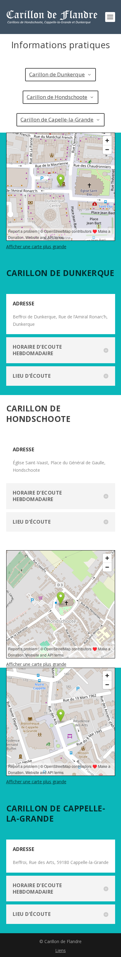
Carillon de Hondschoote (57, 96)
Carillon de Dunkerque (57, 74)
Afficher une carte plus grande (36, 246)
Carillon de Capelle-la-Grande (56, 119)
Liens (60, 950)
